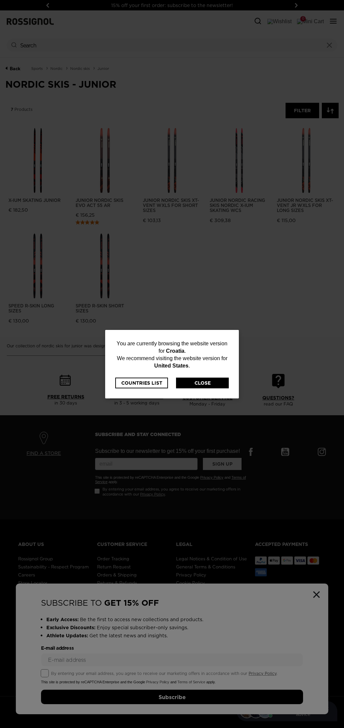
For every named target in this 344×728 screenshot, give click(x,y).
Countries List (141, 383)
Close (203, 383)
